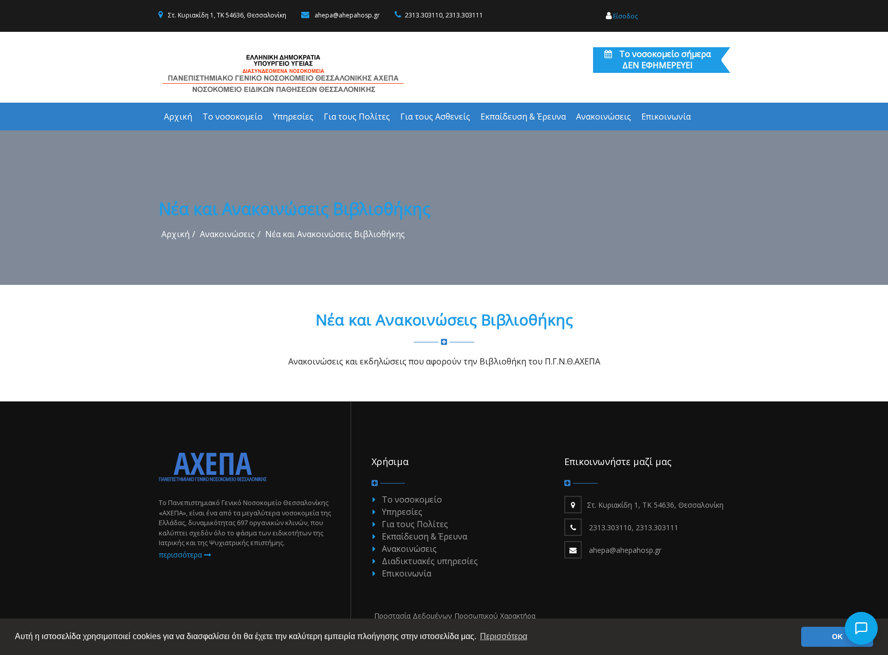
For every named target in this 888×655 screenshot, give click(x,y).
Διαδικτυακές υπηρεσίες (430, 561)
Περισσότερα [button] (503, 636)
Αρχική (175, 234)
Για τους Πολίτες (415, 524)
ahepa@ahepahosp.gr (347, 15)
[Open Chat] (861, 628)
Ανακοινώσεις (227, 234)
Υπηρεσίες (402, 511)
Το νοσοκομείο (412, 499)
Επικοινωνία (406, 573)
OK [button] (837, 636)
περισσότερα (181, 555)
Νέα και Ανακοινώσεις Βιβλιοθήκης (335, 234)
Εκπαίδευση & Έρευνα (424, 536)
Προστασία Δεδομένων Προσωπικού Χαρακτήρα (454, 616)
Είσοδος (625, 16)
